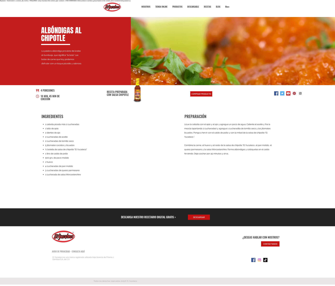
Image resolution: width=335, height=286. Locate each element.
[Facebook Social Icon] (276, 93)
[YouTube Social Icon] (288, 93)
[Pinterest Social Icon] (294, 93)
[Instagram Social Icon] (300, 93)
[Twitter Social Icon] (282, 93)
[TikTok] (265, 260)
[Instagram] (259, 260)
